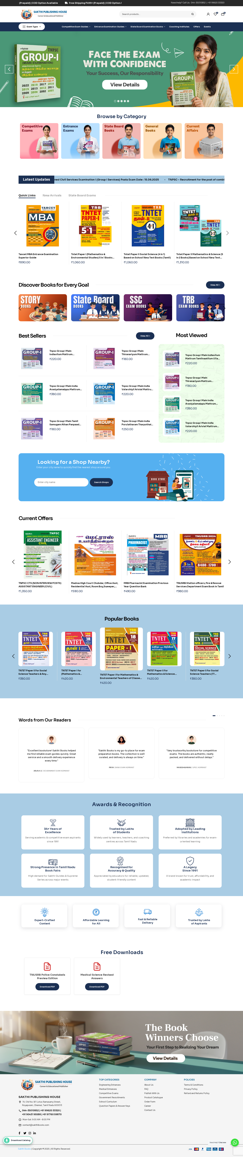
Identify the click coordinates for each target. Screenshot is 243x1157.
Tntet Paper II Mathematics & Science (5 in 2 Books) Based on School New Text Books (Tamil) (199, 257)
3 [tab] (122, 101)
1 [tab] (115, 101)
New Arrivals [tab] (52, 195)
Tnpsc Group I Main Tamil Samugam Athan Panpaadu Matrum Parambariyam (65, 424)
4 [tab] (125, 101)
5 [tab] (128, 101)
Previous (15, 233)
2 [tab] (118, 101)
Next (227, 233)
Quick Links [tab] (27, 195)
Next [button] (234, 69)
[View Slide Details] (121, 69)
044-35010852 (198, 2)
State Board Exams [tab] (82, 195)
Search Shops (101, 482)
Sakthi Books (24, 1149)
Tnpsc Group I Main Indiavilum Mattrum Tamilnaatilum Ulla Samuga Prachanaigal (202, 358)
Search (192, 14)
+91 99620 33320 (216, 2)
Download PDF (47, 986)
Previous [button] (9, 69)
